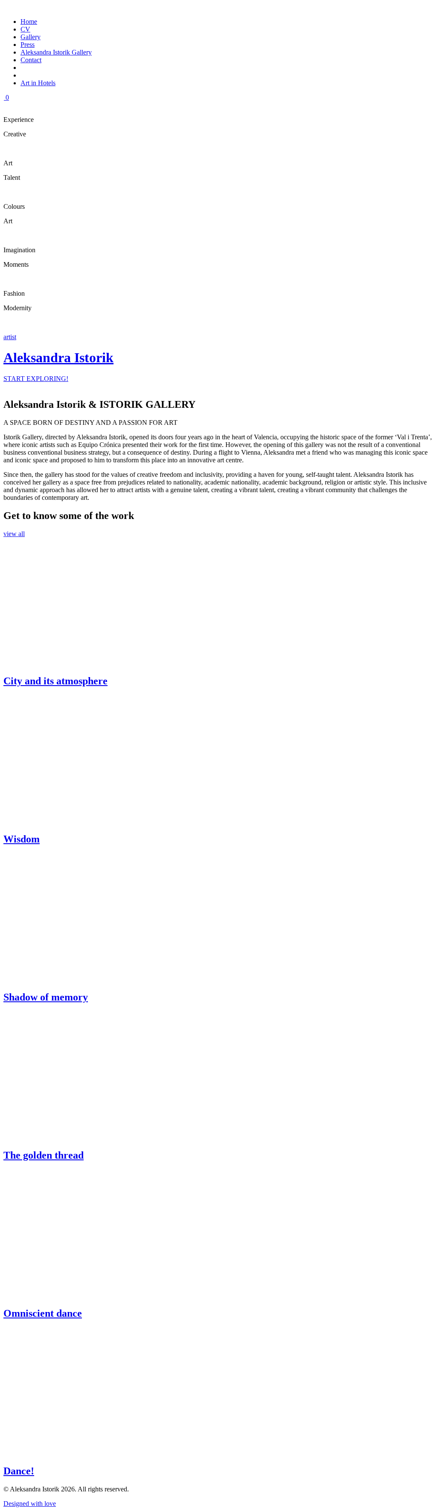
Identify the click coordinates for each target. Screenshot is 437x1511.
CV (25, 29)
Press (27, 44)
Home (28, 21)
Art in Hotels (37, 83)
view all (14, 533)
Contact (30, 59)
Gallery (30, 36)
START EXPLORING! (35, 378)
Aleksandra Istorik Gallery (56, 52)
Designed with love (29, 1503)
